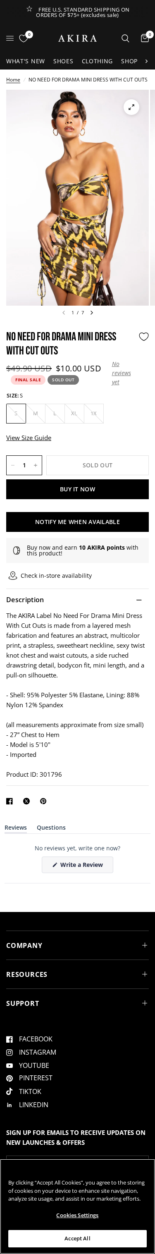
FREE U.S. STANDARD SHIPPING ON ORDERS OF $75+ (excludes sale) (83, 12)
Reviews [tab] (16, 829)
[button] (123, 373)
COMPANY (24, 945)
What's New (25, 61)
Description (25, 599)
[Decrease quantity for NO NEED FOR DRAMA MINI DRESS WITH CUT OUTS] (13, 465)
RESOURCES (27, 974)
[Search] (125, 38)
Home (13, 79)
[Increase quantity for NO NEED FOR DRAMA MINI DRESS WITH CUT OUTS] (35, 465)
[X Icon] (28, 801)
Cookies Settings (77, 1215)
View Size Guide (28, 437)
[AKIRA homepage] (77, 38)
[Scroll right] (146, 61)
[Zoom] (131, 107)
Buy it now (77, 489)
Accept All (77, 1238)
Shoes (63, 61)
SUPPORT (22, 1003)
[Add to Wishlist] (144, 337)
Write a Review (83, 866)
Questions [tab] (51, 829)
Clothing (97, 61)
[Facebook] (11, 801)
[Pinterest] (45, 801)
